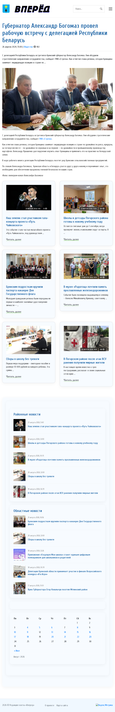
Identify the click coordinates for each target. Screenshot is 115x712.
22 (78, 636)
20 (52, 636)
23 (90, 636)
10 (15, 632)
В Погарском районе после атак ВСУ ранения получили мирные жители (85, 360)
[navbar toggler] (110, 9)
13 (52, 632)
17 (15, 636)
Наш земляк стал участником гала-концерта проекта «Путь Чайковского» (27, 221)
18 (28, 636)
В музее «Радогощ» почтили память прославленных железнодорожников (86, 288)
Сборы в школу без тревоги (22, 359)
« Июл (17, 650)
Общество (28, 46)
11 (27, 632)
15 (78, 632)
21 (65, 636)
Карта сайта (62, 705)
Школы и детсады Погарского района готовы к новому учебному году (86, 219)
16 (90, 632)
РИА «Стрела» (45, 139)
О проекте (49, 705)
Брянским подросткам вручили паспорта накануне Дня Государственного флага (24, 290)
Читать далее (13, 239)
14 (65, 632)
